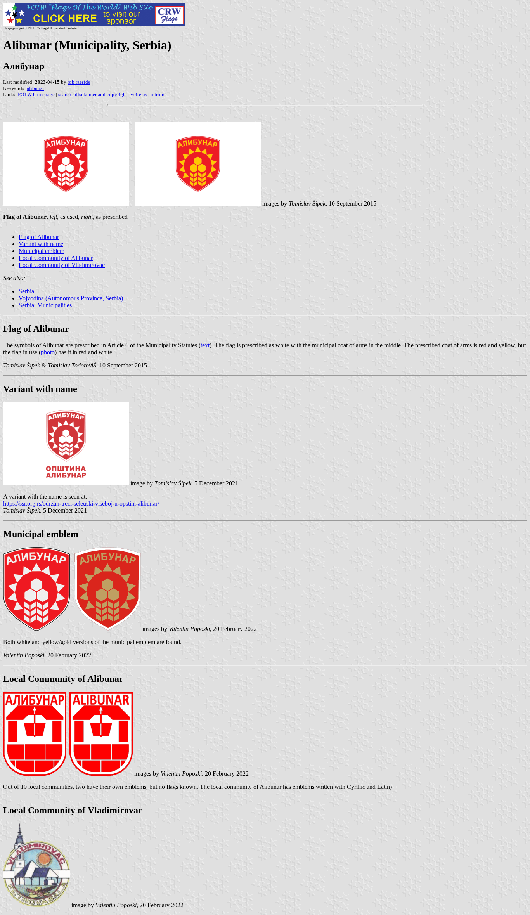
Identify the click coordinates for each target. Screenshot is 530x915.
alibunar (35, 88)
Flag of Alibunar (39, 237)
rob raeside (79, 82)
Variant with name (41, 244)
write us (139, 94)
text (205, 345)
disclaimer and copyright (101, 94)
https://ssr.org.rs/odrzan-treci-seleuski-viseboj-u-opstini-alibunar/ (81, 503)
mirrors (158, 94)
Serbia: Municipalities (45, 305)
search (64, 94)
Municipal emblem (41, 251)
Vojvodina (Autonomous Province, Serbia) (71, 298)
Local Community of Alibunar (56, 258)
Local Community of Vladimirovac (62, 265)
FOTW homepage (36, 94)
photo (48, 352)
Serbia (26, 291)
